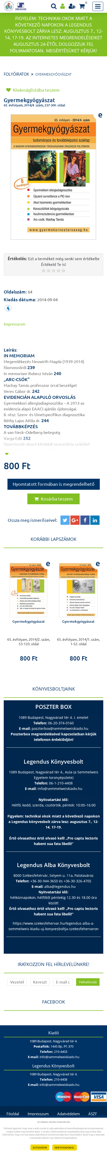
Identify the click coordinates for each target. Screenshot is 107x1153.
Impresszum (38, 1113)
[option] (29, 608)
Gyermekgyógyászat (53, 74)
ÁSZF (92, 1113)
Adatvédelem (68, 1113)
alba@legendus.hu (60, 886)
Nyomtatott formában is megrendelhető (54, 483)
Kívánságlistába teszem (36, 89)
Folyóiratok (16, 74)
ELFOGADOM (40, 1147)
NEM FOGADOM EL (64, 1147)
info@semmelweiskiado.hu (60, 788)
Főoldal (12, 1113)
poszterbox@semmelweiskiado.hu (60, 728)
